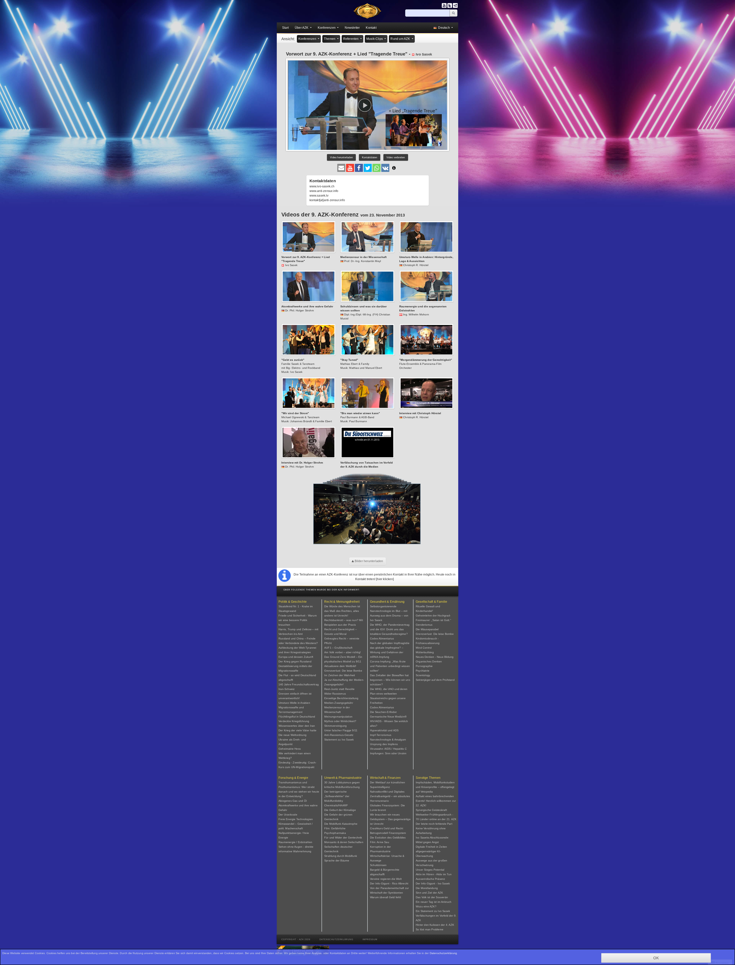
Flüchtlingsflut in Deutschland (296, 716)
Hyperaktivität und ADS (384, 730)
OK (656, 958)
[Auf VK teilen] (385, 168)
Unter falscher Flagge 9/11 (340, 730)
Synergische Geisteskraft (431, 810)
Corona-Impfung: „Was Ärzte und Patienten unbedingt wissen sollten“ (390, 666)
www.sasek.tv (319, 195)
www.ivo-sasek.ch (322, 186)
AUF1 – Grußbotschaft (338, 647)
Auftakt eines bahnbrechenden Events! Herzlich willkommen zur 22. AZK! (436, 801)
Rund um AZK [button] (400, 38)
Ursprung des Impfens (384, 744)
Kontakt (371, 27)
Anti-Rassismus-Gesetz (338, 734)
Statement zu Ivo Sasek (339, 739)
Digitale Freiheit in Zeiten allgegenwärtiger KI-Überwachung (431, 851)
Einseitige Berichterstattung (341, 698)
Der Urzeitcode (287, 814)
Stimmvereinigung (335, 725)
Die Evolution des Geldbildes (388, 837)
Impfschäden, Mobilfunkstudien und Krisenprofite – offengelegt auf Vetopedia (435, 787)
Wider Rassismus (335, 693)
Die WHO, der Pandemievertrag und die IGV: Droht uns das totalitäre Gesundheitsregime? (390, 629)
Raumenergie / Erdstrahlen (295, 842)
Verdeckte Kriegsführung (293, 721)
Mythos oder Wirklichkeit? (340, 721)
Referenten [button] (351, 38)
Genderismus (424, 624)
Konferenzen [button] (327, 27)
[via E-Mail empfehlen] (341, 168)
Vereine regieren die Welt (386, 878)
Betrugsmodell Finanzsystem (388, 832)
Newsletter (352, 27)
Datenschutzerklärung (336, 939)
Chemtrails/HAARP (336, 805)
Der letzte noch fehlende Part (434, 823)
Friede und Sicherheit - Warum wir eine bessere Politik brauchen (297, 620)
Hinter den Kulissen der (431, 924)
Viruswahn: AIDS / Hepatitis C (388, 748)
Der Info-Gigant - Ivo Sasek (433, 883)
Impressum (370, 939)
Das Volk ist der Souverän (432, 897)
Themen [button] (330, 38)
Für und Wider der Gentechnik (343, 837)
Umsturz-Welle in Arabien (294, 702)
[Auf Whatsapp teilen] (376, 168)
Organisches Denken (429, 661)
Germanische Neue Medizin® (388, 716)
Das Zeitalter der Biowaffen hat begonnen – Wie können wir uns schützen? (390, 680)
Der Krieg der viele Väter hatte (297, 730)
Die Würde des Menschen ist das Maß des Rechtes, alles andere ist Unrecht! (342, 611)
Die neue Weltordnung (292, 734)
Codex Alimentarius (382, 638)
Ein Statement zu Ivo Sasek (433, 911)
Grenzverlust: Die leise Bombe (343, 670)
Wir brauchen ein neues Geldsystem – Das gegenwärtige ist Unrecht (390, 819)
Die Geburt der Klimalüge (340, 810)
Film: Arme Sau (379, 842)
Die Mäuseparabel (427, 629)
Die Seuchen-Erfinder (383, 712)
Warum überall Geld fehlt (385, 897)
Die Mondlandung (427, 888)
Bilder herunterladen (368, 561)
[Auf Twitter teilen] (368, 168)
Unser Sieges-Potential (430, 869)
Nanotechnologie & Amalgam (388, 739)
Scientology (423, 675)
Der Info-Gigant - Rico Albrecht (389, 883)
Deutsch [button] (444, 27)
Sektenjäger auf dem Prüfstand (435, 679)
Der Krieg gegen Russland (294, 661)
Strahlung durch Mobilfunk (340, 855)
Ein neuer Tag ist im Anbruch (434, 901)
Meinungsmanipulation (338, 716)
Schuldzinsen (378, 865)
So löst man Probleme (429, 929)
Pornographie (424, 666)
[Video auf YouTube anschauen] (350, 168)
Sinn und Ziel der (427, 892)
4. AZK (450, 924)
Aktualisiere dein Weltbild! (340, 666)
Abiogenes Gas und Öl (292, 800)
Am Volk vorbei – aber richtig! (342, 652)
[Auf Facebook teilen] (359, 168)
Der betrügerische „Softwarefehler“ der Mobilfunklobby (336, 796)
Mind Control (424, 647)
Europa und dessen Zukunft (295, 656)
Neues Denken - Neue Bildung (434, 656)
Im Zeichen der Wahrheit (339, 675)
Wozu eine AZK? (426, 906)
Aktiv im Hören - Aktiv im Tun (434, 874)
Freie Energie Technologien (295, 819)
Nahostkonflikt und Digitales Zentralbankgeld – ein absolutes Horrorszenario (390, 796)
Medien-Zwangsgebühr (338, 702)
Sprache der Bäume (336, 860)
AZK (440, 892)
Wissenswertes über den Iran (296, 725)
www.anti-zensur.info (324, 191)
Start (285, 27)
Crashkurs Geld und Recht (386, 828)
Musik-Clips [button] (375, 38)
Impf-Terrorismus (380, 734)
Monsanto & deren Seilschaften (343, 842)
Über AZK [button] (302, 27)
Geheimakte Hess (289, 748)
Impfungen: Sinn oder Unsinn (388, 753)
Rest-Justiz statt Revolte (339, 689)
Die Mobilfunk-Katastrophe (340, 823)
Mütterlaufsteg (425, 652)
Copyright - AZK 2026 (295, 939)
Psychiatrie (422, 670)
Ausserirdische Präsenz (430, 878)
